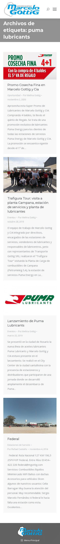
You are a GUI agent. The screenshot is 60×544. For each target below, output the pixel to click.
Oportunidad (14, 95)
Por (31, 95)
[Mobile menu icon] (55, 9)
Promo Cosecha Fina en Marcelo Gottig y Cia (26, 87)
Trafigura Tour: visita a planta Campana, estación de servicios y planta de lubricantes (28, 204)
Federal (13, 439)
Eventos (12, 217)
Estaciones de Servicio (19, 444)
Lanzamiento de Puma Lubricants (26, 323)
